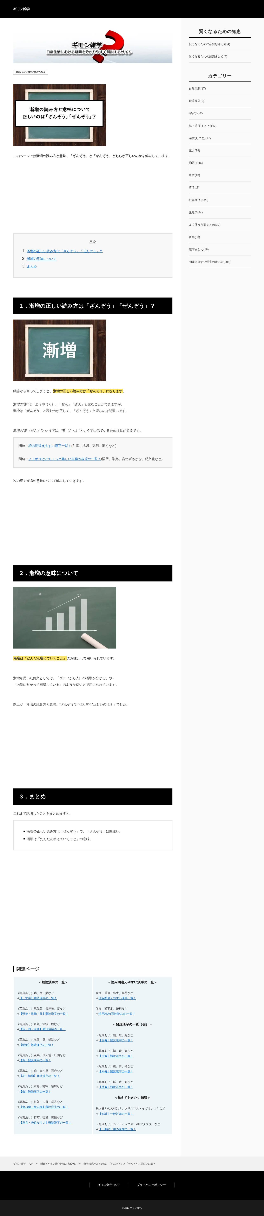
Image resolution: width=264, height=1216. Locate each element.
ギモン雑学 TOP (108, 1184)
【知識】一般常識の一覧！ (116, 1113)
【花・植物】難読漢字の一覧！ (39, 1076)
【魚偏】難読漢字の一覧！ (116, 1040)
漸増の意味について (42, 258)
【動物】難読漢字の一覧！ (36, 1044)
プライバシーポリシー (151, 1184)
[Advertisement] (92, 194)
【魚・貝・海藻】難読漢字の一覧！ (42, 1029)
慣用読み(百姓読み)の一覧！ (117, 1013)
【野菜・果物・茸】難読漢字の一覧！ (43, 1013)
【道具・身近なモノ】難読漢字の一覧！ (45, 1122)
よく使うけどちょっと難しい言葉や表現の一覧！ (64, 459)
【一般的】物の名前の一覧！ (117, 1129)
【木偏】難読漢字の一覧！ (116, 1071)
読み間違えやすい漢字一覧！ (49, 446)
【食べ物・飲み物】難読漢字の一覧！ (43, 1107)
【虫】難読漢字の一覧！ (35, 1091)
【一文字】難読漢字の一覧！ (38, 998)
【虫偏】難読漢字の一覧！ (116, 1056)
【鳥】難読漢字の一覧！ (35, 1060)
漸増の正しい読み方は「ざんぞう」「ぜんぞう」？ (65, 251)
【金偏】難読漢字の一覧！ (116, 1087)
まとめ (32, 266)
